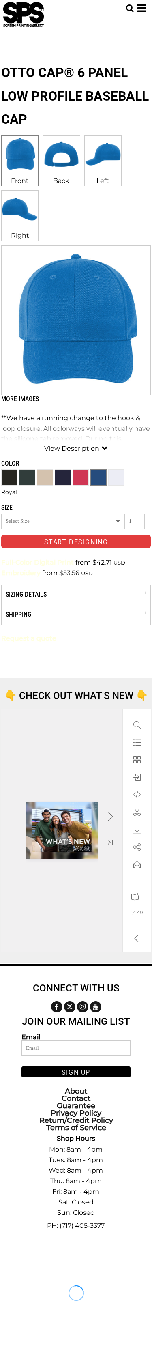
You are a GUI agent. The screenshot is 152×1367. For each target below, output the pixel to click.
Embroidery (21, 573)
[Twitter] (69, 1006)
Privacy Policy (76, 1113)
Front (20, 181)
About (76, 1091)
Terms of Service (76, 1127)
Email (30, 1036)
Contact (76, 1098)
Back (61, 181)
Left (102, 181)
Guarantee (76, 1105)
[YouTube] (95, 1006)
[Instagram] (82, 1006)
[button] (130, 8)
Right (20, 235)
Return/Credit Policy (76, 1120)
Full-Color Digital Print (37, 562)
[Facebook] (56, 1006)
